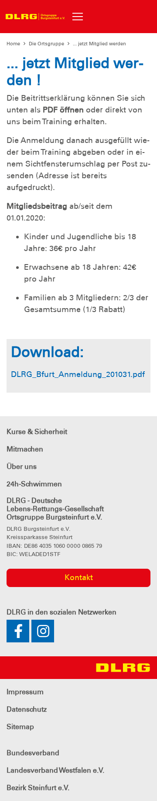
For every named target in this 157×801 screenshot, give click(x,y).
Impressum (25, 692)
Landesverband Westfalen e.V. (55, 770)
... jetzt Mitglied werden (99, 44)
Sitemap (20, 727)
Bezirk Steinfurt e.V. (38, 788)
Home (13, 44)
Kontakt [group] (79, 577)
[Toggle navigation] (78, 16)
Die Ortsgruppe (46, 44)
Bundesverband (33, 753)
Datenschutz (27, 709)
